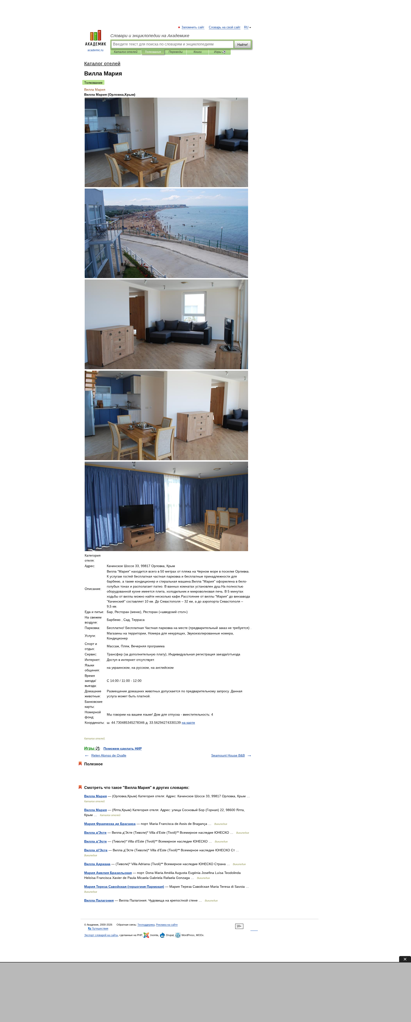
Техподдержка (146, 924)
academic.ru (95, 50)
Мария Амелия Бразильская (108, 873)
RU (246, 27)
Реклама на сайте (167, 924)
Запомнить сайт (193, 27)
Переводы (176, 52)
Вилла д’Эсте (95, 841)
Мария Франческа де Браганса (110, 824)
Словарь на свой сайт (224, 27)
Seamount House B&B (228, 755)
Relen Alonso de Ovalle (108, 755)
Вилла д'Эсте (95, 832)
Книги (198, 52)
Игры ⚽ (220, 52)
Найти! (242, 44)
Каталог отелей (125, 52)
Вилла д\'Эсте (96, 850)
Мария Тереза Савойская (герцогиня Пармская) (124, 886)
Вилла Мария (95, 796)
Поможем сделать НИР (122, 748)
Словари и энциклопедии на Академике (149, 35)
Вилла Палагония (99, 900)
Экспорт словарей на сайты (101, 935)
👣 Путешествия (98, 928)
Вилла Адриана (97, 864)
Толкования (153, 52)
